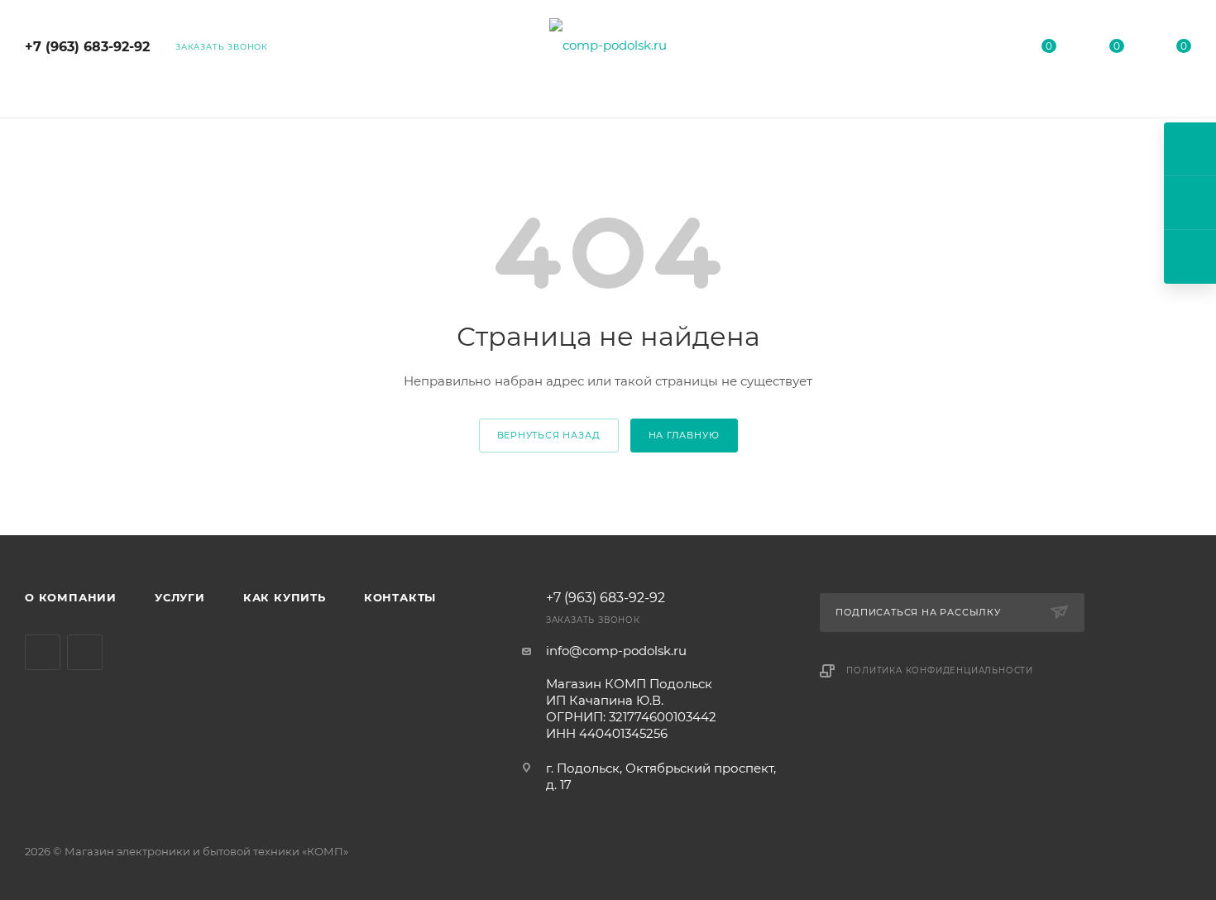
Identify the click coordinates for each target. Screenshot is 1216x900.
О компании (71, 597)
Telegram (42, 652)
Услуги (180, 597)
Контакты (400, 597)
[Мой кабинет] (981, 49)
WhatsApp (85, 652)
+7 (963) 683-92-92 (87, 47)
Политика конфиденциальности (939, 670)
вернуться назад (549, 435)
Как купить (284, 597)
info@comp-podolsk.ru (616, 650)
